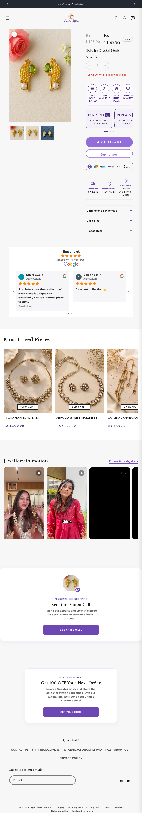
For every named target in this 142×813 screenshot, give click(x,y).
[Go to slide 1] (68, 313)
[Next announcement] (135, 4)
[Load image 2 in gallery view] (32, 133)
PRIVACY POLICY (71, 758)
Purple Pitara (35, 807)
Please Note (109, 231)
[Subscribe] (71, 780)
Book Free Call (71, 629)
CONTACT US (20, 749)
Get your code (71, 712)
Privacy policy (94, 807)
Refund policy (75, 807)
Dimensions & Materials (109, 211)
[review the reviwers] (64, 277)
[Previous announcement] (7, 4)
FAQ (108, 749)
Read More (25, 306)
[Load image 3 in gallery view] (47, 133)
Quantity (91, 57)
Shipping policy (59, 811)
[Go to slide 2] (71, 313)
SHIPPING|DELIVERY (45, 749)
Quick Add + (27, 407)
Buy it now (109, 154)
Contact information (83, 811)
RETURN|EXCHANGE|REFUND (82, 749)
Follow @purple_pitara (123, 461)
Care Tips (109, 221)
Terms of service (114, 807)
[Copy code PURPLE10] (107, 115)
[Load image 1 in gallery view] (17, 133)
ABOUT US (121, 749)
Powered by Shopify (54, 807)
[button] (8, 18)
